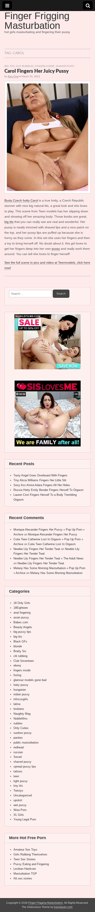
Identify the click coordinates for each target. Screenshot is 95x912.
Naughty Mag (21, 713)
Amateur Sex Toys (25, 849)
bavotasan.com (63, 907)
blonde (17, 646)
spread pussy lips (24, 766)
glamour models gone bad (29, 680)
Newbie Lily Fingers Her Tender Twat (36, 549)
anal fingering (21, 612)
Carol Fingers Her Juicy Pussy (36, 71)
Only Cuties (20, 728)
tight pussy (20, 781)
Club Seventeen (23, 660)
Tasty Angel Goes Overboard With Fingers (40, 475)
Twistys (18, 790)
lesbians (18, 708)
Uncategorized (22, 795)
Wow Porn (20, 810)
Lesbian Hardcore (24, 868)
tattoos (17, 771)
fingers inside (44, 66)
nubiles (18, 723)
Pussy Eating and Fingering (31, 864)
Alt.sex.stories (22, 878)
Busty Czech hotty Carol (21, 200)
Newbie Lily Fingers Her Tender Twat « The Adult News (48, 558)
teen (16, 776)
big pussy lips (22, 631)
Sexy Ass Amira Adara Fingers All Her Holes (41, 485)
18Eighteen (20, 607)
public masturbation (25, 742)
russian (18, 752)
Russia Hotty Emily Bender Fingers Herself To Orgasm (48, 490)
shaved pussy (65, 66)
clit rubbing (25, 66)
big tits (9, 66)
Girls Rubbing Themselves (30, 854)
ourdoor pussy (22, 732)
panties (18, 737)
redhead (18, 747)
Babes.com (20, 622)
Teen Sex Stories (24, 859)
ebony (17, 665)
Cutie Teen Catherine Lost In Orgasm (52, 544)
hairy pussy (20, 684)
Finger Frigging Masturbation (36, 20)
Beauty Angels (22, 627)
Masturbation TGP (25, 873)
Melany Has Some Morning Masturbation (56, 573)
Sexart (17, 756)
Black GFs (20, 641)
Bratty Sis (19, 651)
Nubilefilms (20, 718)
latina (16, 704)
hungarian (19, 689)
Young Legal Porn (24, 819)
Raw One (13, 76)
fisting (17, 675)
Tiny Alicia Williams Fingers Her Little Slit (39, 480)
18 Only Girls (21, 603)
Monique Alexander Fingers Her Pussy (52, 534)
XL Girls (18, 814)
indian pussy (21, 694)
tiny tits (18, 785)
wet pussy (20, 805)
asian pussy (21, 617)
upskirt (17, 800)
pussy (56, 248)
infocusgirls (20, 699)
